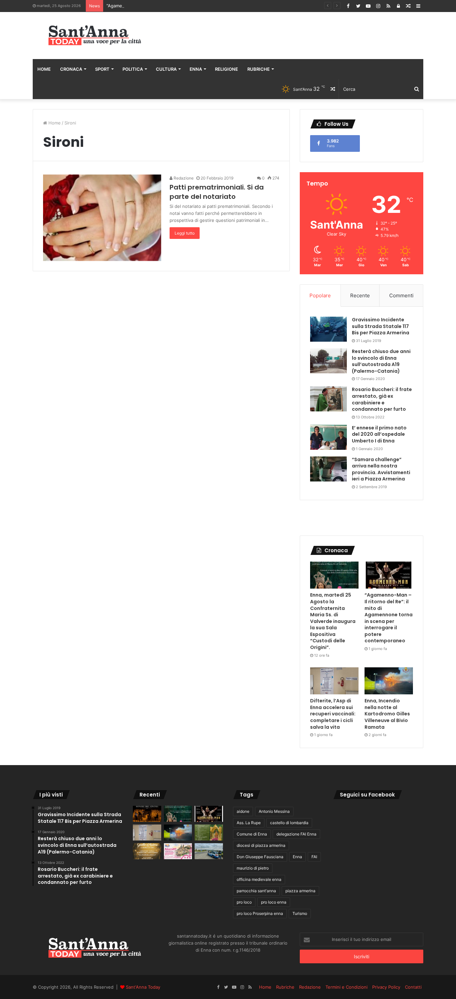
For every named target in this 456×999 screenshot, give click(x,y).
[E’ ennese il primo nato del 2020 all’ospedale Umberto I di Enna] (328, 437)
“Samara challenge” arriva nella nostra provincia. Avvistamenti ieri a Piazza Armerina (381, 469)
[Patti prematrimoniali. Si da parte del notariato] (102, 218)
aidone (243, 811)
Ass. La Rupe (249, 822)
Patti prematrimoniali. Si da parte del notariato (217, 192)
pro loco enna (273, 902)
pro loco (244, 902)
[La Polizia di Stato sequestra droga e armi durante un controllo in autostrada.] (209, 851)
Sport (102, 69)
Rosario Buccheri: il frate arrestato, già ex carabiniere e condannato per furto (382, 399)
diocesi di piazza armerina (261, 845)
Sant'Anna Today (143, 987)
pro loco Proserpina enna (260, 913)
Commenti (401, 295)
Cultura (166, 69)
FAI (314, 856)
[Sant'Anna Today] (94, 35)
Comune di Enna (252, 834)
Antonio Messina (274, 811)
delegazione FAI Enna (296, 834)
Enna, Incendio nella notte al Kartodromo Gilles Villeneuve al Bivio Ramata (387, 713)
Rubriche (258, 69)
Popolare (320, 295)
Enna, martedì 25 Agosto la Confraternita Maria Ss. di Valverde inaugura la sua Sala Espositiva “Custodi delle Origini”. (333, 621)
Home (44, 69)
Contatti (413, 987)
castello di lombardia (289, 822)
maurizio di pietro (253, 868)
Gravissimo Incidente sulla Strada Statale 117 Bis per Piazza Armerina (380, 326)
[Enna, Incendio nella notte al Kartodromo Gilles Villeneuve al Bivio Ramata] (389, 681)
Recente (360, 295)
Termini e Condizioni (346, 987)
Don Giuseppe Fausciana (260, 856)
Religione (226, 69)
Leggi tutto (185, 233)
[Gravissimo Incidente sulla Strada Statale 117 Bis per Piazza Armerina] (328, 329)
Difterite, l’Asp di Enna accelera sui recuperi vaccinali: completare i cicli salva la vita (333, 713)
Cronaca (71, 69)
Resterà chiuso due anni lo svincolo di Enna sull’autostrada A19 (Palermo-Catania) (381, 361)
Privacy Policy (386, 987)
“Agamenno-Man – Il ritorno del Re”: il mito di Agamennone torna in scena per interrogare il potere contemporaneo (389, 618)
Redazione (183, 178)
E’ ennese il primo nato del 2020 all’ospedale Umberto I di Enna (379, 434)
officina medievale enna (259, 879)
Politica (133, 69)
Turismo (299, 913)
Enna (196, 69)
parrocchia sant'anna (256, 890)
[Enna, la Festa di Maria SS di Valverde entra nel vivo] (209, 832)
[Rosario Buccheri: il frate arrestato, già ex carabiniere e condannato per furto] (328, 398)
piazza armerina (300, 890)
